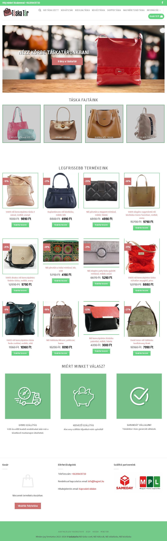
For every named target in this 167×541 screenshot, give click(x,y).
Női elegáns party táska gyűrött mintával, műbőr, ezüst (101, 272)
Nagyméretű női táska (134, 10)
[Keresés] (40, 10)
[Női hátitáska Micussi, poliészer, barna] (61, 319)
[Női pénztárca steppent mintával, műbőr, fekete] (101, 191)
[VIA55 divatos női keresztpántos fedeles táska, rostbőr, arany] (20, 256)
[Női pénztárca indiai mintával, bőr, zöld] (61, 251)
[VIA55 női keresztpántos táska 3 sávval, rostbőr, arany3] (20, 191)
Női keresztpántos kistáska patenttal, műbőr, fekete (101, 340)
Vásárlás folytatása (28, 506)
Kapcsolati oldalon (87, 489)
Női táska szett (51, 10)
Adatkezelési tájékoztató (71, 532)
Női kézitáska (98, 10)
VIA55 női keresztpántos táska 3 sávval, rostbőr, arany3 (20, 213)
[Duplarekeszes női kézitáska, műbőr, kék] (61, 191)
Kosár (96, 532)
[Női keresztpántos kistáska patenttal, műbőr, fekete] (101, 318)
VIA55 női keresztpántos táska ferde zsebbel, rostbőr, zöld (20, 342)
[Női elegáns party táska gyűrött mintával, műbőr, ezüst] (101, 252)
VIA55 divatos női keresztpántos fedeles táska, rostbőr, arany (20, 279)
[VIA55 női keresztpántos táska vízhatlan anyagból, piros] (142, 256)
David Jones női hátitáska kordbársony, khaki (141, 342)
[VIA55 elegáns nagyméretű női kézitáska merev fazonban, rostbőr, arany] (142, 191)
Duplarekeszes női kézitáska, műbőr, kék (61, 213)
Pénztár (105, 532)
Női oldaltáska (82, 10)
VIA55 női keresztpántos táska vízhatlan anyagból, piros (142, 279)
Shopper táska (114, 10)
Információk (153, 10)
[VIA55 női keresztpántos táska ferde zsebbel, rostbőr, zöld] (20, 319)
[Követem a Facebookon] (162, 2)
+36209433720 (32, 2)
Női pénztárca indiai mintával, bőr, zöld (61, 269)
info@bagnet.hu (96, 481)
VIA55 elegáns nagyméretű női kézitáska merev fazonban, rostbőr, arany (142, 215)
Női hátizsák (67, 10)
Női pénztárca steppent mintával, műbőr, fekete (101, 213)
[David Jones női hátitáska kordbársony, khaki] (142, 319)
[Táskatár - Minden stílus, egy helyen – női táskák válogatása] (16, 13)
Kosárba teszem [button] (20, 225)
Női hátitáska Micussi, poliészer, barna (60, 342)
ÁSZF (88, 532)
